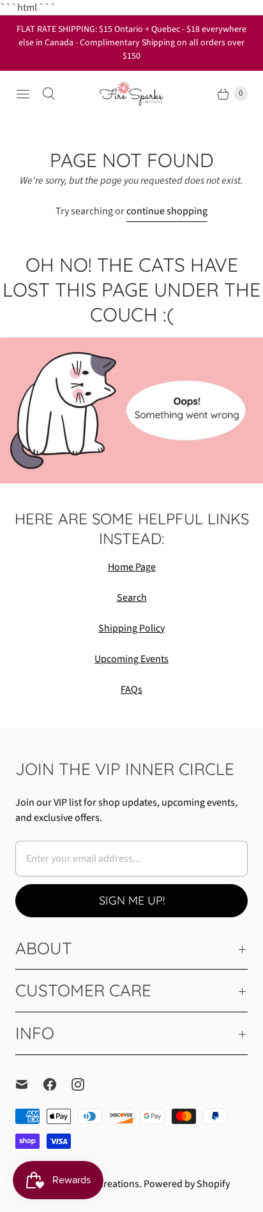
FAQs (131, 690)
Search (132, 598)
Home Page (132, 567)
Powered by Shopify (187, 1184)
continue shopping (166, 211)
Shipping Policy (131, 628)
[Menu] (23, 93)
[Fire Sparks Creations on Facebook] (57, 1084)
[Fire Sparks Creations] (131, 94)
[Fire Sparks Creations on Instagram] (85, 1084)
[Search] (48, 93)
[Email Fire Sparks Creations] (29, 1084)
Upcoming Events (131, 659)
